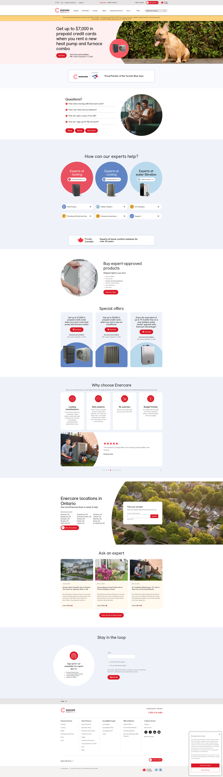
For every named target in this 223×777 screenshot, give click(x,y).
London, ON (80, 523)
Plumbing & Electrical (67, 734)
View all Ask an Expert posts (111, 615)
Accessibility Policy (108, 727)
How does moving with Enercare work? (86, 104)
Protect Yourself (86, 734)
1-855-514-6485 (139, 2)
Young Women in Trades (89, 744)
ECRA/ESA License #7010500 (91, 768)
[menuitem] (76, 10)
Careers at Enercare (88, 740)
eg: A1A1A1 (130, 519)
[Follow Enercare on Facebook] (150, 732)
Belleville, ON (97, 519)
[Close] (219, 734)
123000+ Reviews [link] (112, 2)
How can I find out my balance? (83, 110)
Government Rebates (130, 727)
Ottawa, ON (80, 521)
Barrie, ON (96, 521)
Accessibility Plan (107, 731)
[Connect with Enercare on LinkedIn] (154, 732)
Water (62, 731)
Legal (104, 734)
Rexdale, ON (64, 521)
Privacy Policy (73, 768)
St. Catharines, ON (99, 523)
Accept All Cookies (205, 765)
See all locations (71, 528)
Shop (62, 740)
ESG (83, 747)
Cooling (63, 727)
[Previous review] (62, 470)
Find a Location (157, 760)
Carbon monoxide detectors (114, 281)
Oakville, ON (97, 516)
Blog (83, 750)
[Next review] (160, 470)
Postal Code (133, 513)
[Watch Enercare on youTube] (159, 732)
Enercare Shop (111, 292)
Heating (63, 724)
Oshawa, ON (81, 519)
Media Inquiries (149, 736)
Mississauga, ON (66, 516)
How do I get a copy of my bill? (82, 116)
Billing (70, 131)
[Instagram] (146, 732)
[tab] (102, 470)
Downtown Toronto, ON (84, 516)
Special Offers (127, 724)
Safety (83, 737)
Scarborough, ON (82, 514)
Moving (79, 131)
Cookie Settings (205, 770)
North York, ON (65, 523)
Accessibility (106, 724)
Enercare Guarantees (88, 731)
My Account (91, 131)
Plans (62, 737)
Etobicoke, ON (65, 514)
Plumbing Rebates (128, 731)
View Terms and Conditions (79, 54)
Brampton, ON (65, 519)
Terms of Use (80, 768)
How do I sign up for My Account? (84, 122)
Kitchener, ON (97, 514)
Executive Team (86, 727)
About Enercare (86, 724)
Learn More (67, 605)
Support (146, 724)
